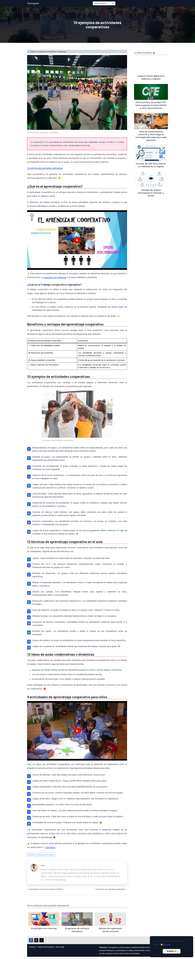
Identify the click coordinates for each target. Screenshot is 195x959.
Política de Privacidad (46, 947)
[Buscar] (113, 3)
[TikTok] (41, 940)
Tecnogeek (33, 3)
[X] (36, 940)
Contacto (32, 947)
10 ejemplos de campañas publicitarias (45, 168)
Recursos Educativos (46, 855)
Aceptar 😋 (171, 951)
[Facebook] (31, 940)
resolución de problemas (54, 277)
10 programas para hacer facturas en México (46, 889)
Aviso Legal (60, 947)
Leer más (167, 944)
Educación (32, 855)
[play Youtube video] (77, 240)
